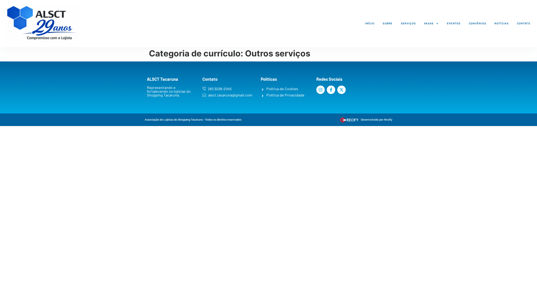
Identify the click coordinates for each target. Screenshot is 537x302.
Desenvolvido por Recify (376, 119)
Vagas (429, 23)
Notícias (501, 23)
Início (369, 23)
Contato (523, 23)
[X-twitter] (341, 90)
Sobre (388, 23)
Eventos (454, 23)
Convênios (477, 23)
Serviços (408, 23)
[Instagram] (320, 90)
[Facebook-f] (331, 90)
